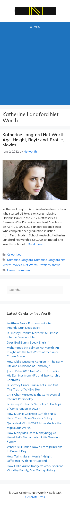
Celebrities (14, 254)
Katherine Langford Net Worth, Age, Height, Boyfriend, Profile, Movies (34, 139)
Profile (43, 265)
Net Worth (30, 265)
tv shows (54, 265)
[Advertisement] (35, 68)
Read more (35, 244)
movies (17, 265)
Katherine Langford (20, 260)
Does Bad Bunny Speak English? (28, 342)
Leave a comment (19, 270)
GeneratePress (35, 497)
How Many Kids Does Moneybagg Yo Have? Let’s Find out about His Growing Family (33, 437)
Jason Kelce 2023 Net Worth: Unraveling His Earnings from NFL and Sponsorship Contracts (33, 375)
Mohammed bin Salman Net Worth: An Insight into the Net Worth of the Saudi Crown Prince (33, 352)
